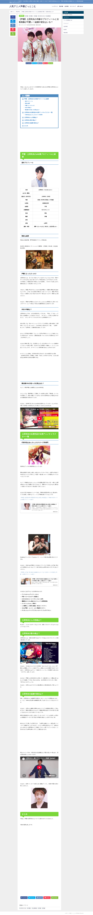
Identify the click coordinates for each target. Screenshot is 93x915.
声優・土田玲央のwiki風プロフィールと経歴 (36, 99)
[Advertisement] (39, 75)
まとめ (25, 125)
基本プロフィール (29, 101)
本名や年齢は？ (28, 107)
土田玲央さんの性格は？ (30, 117)
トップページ (55, 6)
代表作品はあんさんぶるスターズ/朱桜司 (33, 114)
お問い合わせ (80, 6)
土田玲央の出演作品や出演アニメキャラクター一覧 (37, 112)
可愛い (29, 908)
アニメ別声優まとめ (68, 20)
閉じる (27, 95)
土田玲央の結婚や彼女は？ (31, 123)
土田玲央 (35, 908)
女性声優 (66, 6)
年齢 (44, 908)
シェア (13, 17)
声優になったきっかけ (30, 105)
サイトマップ (73, 6)
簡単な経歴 (27, 103)
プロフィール (23, 908)
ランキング (66, 23)
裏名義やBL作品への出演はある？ (32, 109)
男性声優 (61, 6)
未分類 (65, 29)
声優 (40, 908)
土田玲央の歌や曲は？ (30, 120)
